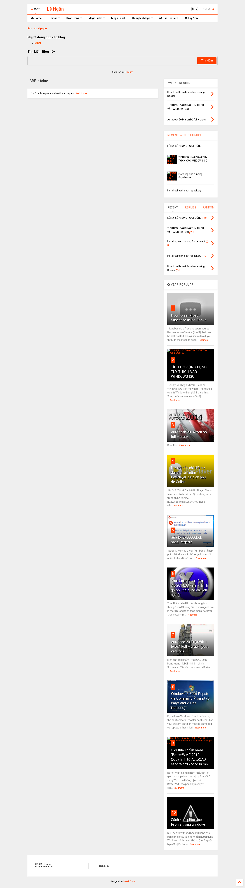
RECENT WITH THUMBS (184, 135)
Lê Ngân (55, 9)
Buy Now (192, 18)
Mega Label (118, 18)
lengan (38, 43)
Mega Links (95, 18)
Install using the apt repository (184, 190)
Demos (53, 18)
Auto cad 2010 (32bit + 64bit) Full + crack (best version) (190, 646)
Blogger (129, 72)
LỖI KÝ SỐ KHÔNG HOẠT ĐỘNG (184, 145)
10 (174, 812)
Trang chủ (104, 866)
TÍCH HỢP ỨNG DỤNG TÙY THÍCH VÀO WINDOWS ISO (189, 372)
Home (38, 18)
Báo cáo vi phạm (37, 28)
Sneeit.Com (129, 881)
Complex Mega (141, 18)
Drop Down (72, 18)
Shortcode (169, 18)
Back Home (81, 93)
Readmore (203, 340)
